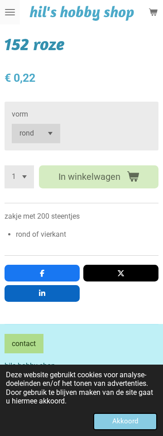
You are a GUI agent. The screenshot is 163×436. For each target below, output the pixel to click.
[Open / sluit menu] (10, 12)
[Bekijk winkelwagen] (153, 12)
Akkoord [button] (125, 421)
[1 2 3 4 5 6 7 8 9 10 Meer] (19, 176)
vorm (20, 114)
